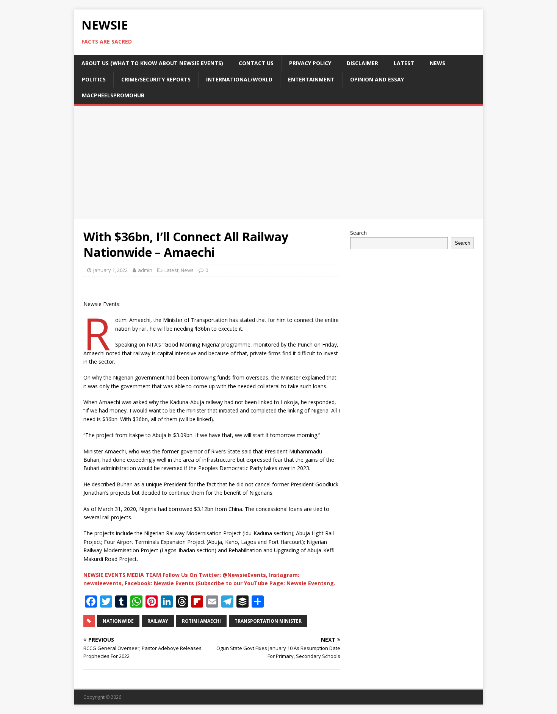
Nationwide (118, 621)
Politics (94, 79)
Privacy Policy (310, 63)
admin (145, 270)
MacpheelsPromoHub (113, 95)
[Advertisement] (278, 162)
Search (358, 232)
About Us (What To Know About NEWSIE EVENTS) (152, 63)
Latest (404, 63)
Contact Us (256, 63)
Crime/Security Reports (156, 79)
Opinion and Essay (377, 79)
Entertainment (311, 79)
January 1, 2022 (110, 270)
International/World (239, 79)
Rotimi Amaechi (201, 621)
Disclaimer (362, 63)
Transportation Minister (268, 621)
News (437, 63)
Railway (157, 621)
